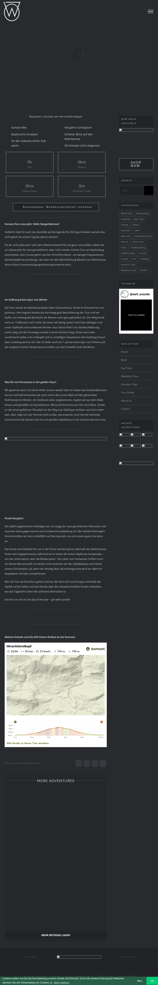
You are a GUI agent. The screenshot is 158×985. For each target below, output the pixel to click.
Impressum (40, 976)
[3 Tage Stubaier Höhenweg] (124, 438)
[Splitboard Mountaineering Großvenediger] (147, 449)
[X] (87, 763)
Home (124, 351)
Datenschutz (55, 976)
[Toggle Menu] (150, 11)
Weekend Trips (128, 270)
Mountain (126, 236)
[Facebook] (79, 763)
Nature (124, 241)
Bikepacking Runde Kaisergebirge (30, 852)
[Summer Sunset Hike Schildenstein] (124, 449)
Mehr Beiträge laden (55, 935)
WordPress (132, 976)
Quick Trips (138, 241)
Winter (143, 270)
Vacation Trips (128, 264)
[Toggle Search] (140, 11)
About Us (126, 400)
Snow (123, 247)
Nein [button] (139, 981)
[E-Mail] (103, 763)
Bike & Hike (126, 213)
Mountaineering (143, 236)
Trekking (144, 258)
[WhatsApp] (95, 763)
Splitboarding (128, 253)
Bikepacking (142, 213)
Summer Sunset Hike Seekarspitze (81, 804)
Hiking (135, 224)
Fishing (124, 224)
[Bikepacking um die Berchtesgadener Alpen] (135, 449)
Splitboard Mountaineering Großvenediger (81, 900)
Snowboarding (137, 247)
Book (124, 360)
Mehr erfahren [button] (61, 982)
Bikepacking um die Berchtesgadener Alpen (30, 900)
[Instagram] (30, 966)
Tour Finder (128, 392)
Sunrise (143, 253)
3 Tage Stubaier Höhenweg (30, 804)
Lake (136, 230)
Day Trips (139, 219)
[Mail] (127, 966)
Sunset (124, 258)
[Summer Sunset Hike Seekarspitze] (135, 438)
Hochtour (125, 230)
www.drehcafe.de (85, 976)
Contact (125, 409)
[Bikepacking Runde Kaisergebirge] (147, 438)
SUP (134, 258)
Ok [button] (152, 981)
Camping (125, 219)
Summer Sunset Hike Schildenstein (81, 852)
